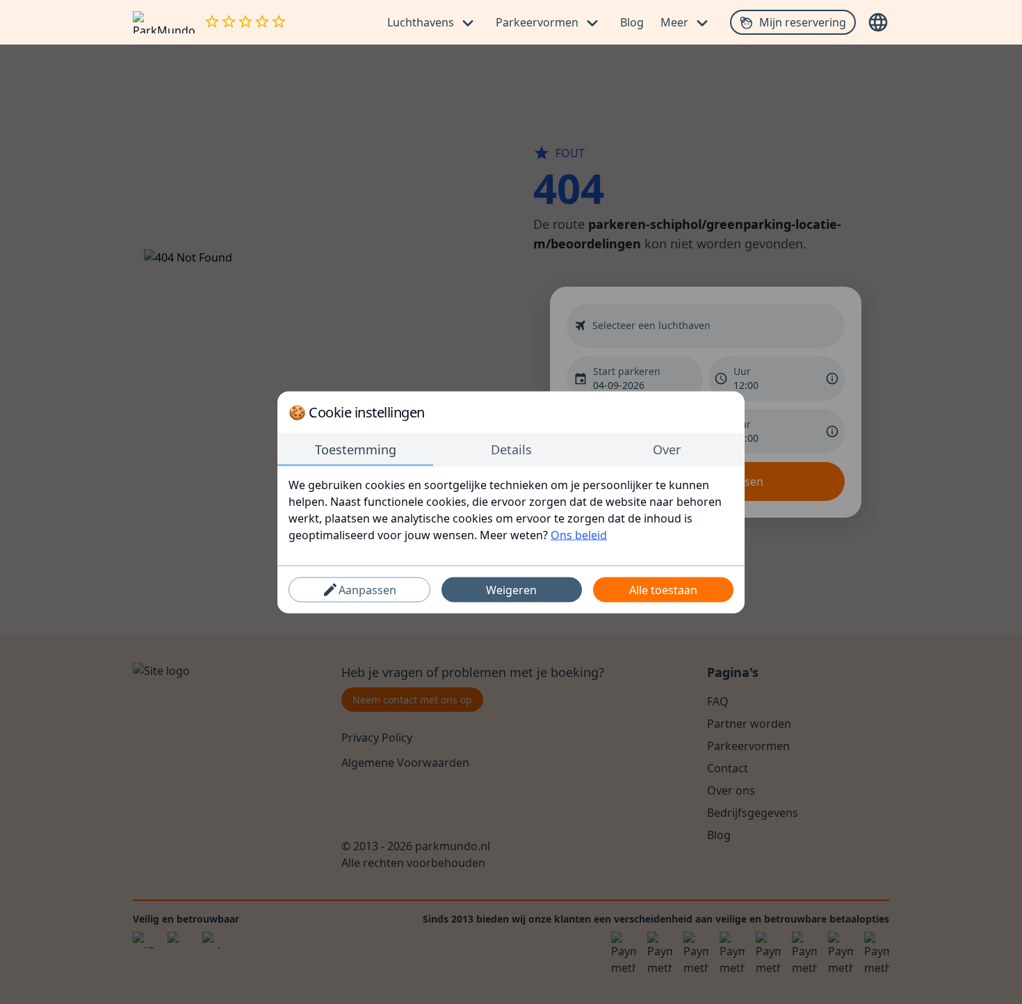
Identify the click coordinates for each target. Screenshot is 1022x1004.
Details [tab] (511, 448)
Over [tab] (667, 448)
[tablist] (511, 449)
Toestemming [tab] (355, 448)
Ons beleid (579, 534)
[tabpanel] (511, 509)
